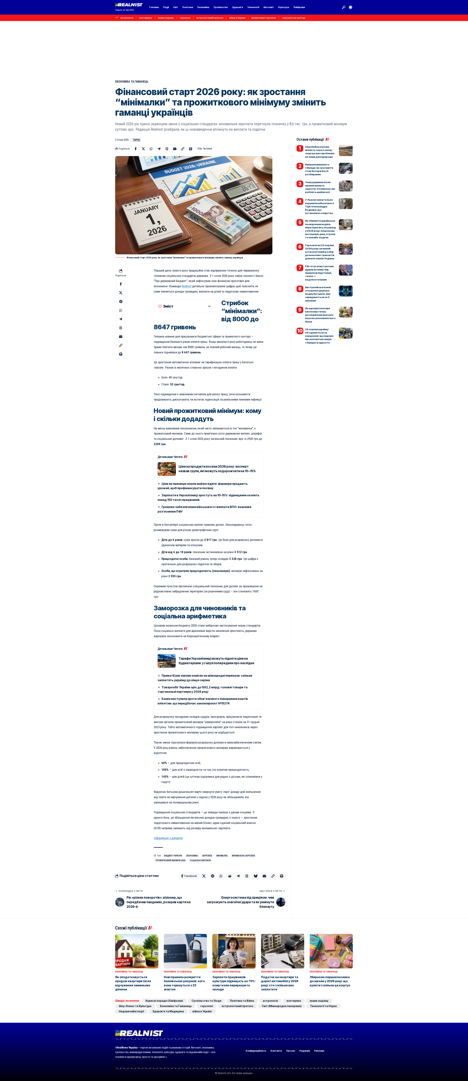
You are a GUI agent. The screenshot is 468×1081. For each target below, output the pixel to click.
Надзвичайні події (131, 1011)
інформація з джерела (168, 838)
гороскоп (185, 17)
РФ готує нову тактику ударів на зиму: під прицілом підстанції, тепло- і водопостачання (319, 273)
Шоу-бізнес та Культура (135, 1006)
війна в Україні (237, 17)
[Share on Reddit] (229, 876)
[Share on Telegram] (159, 148)
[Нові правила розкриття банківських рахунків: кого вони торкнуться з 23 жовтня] (185, 951)
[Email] (174, 148)
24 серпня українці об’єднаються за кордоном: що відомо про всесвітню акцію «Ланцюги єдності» (319, 336)
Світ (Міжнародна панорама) (281, 1006)
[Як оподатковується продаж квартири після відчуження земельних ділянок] (136, 951)
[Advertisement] (234, 48)
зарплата (207, 855)
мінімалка (222, 855)
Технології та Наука (323, 1006)
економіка (192, 855)
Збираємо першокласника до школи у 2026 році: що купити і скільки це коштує (330, 981)
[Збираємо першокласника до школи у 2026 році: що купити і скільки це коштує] (331, 951)
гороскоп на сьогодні (294, 17)
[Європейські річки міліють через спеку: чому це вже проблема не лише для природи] (346, 150)
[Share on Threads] (167, 148)
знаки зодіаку (166, 17)
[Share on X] (143, 148)
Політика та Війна (242, 1000)
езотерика (145, 17)
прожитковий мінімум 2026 (170, 860)
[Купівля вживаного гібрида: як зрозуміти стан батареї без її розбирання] (346, 168)
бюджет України (173, 855)
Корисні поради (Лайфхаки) (164, 1000)
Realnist (186, 286)
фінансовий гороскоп (263, 17)
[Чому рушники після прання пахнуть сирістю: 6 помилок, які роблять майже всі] (346, 186)
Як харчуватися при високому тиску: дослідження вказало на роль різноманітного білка (320, 315)
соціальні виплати (200, 860)
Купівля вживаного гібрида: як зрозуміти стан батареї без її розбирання (319, 169)
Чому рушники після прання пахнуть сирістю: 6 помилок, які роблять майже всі (320, 187)
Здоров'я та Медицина (168, 1011)
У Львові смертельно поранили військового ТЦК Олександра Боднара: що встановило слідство (319, 206)
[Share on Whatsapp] (151, 148)
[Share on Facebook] (135, 148)
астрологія (126, 17)
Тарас (136, 139)
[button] (343, 7)
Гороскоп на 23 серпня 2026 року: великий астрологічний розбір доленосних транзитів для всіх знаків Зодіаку (319, 252)
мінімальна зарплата (243, 855)
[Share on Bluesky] (256, 876)
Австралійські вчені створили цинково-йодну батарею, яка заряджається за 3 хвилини (318, 294)
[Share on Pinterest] (120, 301)
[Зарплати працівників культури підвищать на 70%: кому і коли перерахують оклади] (234, 951)
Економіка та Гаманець (131, 81)
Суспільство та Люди (206, 1000)
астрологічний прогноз (209, 17)
